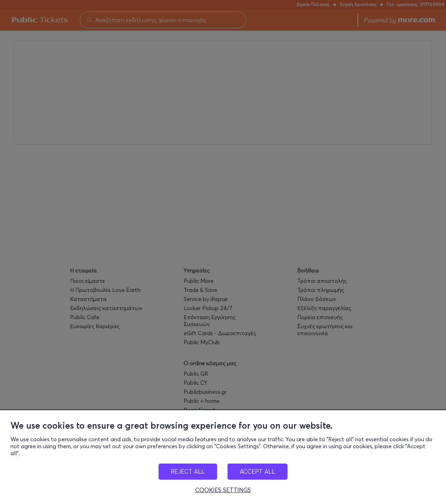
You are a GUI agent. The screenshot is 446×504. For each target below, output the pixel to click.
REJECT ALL (188, 471)
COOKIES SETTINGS (223, 490)
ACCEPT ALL (257, 471)
